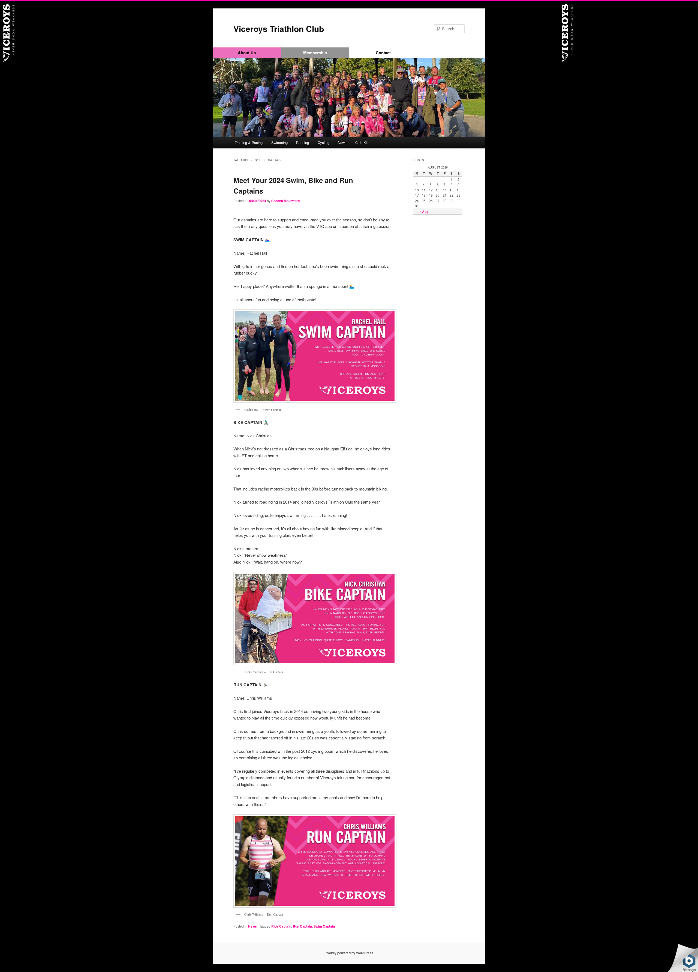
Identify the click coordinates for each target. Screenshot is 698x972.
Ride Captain (281, 926)
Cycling (323, 142)
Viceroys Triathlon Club (278, 28)
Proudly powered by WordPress (349, 952)
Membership (315, 53)
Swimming (279, 142)
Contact (383, 53)
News (342, 142)
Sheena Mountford (285, 200)
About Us (247, 53)
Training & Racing (249, 142)
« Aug (423, 211)
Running (302, 142)
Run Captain (302, 926)
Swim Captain (324, 926)
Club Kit (361, 142)
